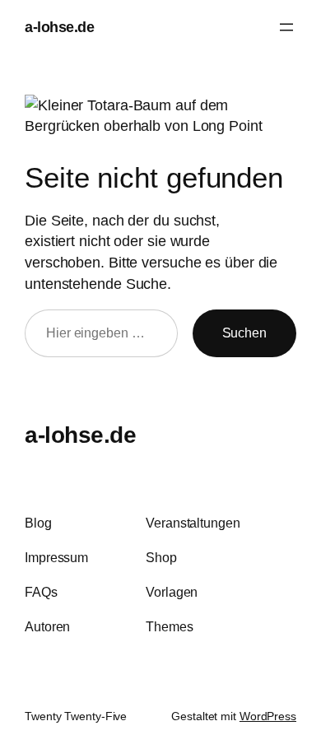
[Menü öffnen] (286, 27)
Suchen (244, 332)
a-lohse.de (59, 26)
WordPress (268, 716)
